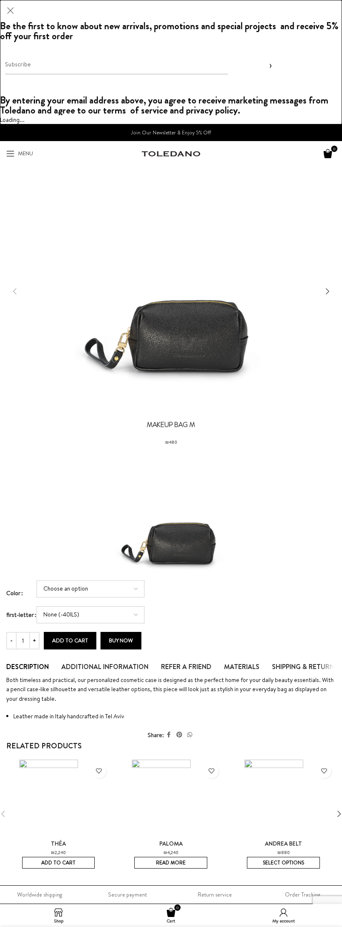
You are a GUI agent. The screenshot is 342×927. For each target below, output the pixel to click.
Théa (58, 843)
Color (13, 593)
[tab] (27, 666)
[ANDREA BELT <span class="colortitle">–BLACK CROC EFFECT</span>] (283, 799)
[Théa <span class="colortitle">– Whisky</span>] (58, 799)
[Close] (10, 10)
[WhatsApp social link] (190, 734)
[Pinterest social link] (179, 734)
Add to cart (70, 640)
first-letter (20, 615)
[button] (14, 291)
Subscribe (268, 65)
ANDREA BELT (283, 843)
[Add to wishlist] (99, 771)
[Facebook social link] (169, 734)
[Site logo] (171, 153)
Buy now (121, 640)
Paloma (171, 843)
